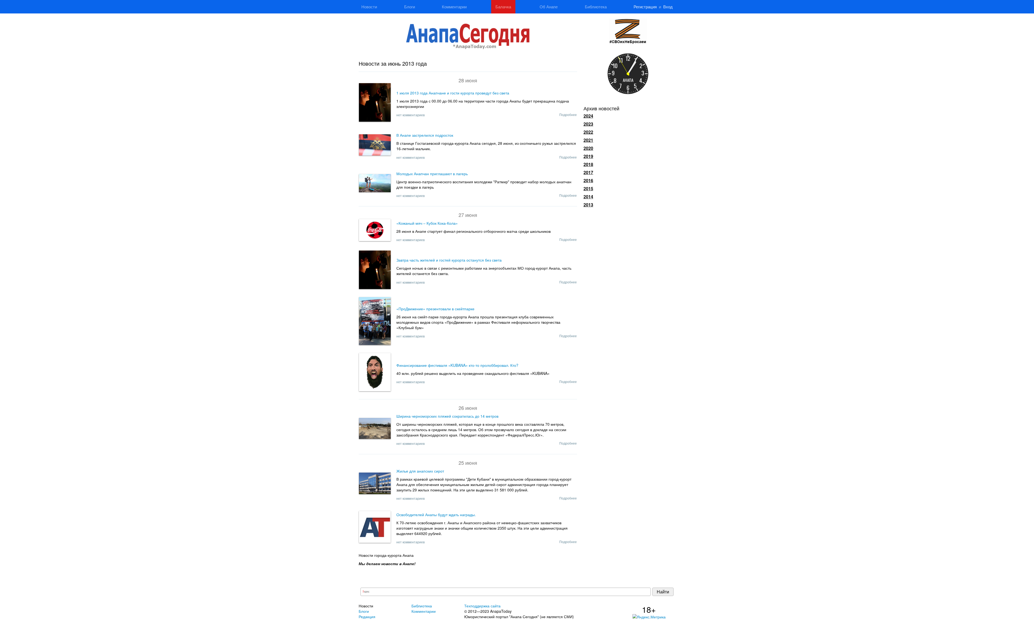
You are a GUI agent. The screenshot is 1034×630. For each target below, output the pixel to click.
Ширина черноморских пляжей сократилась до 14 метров (447, 416)
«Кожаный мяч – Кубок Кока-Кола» (427, 223)
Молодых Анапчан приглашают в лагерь (432, 173)
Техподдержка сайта (482, 605)
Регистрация (645, 6)
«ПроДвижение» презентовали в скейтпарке (435, 308)
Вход (668, 6)
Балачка (503, 6)
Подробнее (568, 114)
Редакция (367, 616)
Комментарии (454, 6)
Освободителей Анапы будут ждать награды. (436, 514)
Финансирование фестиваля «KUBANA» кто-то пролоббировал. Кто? (457, 365)
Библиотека (596, 6)
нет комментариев (410, 114)
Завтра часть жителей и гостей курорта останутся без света (449, 260)
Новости (369, 6)
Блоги (409, 6)
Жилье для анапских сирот (420, 471)
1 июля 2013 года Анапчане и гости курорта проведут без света (452, 93)
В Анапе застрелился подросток (424, 135)
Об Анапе (549, 6)
